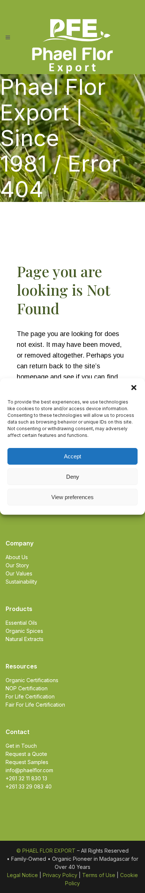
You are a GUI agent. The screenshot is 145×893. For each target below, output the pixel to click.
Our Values (19, 573)
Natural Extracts (25, 639)
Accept (72, 456)
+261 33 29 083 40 (29, 786)
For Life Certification (30, 696)
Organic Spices (24, 631)
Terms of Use (98, 875)
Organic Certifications (32, 680)
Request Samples (27, 762)
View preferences (72, 497)
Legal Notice (22, 875)
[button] (134, 387)
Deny (72, 477)
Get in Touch (21, 746)
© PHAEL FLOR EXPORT (45, 850)
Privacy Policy (60, 875)
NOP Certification (27, 688)
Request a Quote (26, 754)
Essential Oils (21, 623)
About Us (17, 557)
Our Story (17, 565)
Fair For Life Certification (35, 704)
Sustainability (21, 581)
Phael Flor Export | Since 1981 (53, 125)
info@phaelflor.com (29, 770)
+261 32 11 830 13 (26, 778)
